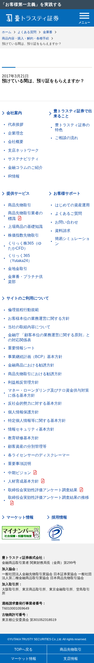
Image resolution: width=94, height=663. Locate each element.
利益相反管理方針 (23, 382)
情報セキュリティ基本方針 (31, 429)
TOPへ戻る (23, 649)
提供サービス (18, 193)
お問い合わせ (66, 222)
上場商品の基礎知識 (25, 226)
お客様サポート (67, 193)
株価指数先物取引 (23, 235)
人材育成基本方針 (23, 481)
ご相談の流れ (66, 138)
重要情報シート (21, 348)
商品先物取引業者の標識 (25, 216)
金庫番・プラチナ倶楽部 (25, 279)
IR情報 (14, 176)
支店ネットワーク (23, 150)
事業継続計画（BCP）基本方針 (35, 357)
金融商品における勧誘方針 (31, 365)
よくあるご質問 (68, 213)
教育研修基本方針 (23, 438)
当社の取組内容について (29, 327)
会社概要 (15, 142)
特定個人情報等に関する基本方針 (37, 420)
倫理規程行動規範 (23, 310)
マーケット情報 (20, 517)
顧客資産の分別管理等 (27, 446)
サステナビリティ (23, 159)
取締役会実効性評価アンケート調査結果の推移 (48, 497)
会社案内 (14, 113)
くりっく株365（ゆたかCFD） (24, 245)
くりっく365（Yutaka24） (20, 258)
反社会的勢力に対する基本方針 (35, 403)
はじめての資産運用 (72, 205)
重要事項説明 (19, 464)
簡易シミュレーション (72, 241)
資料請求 (62, 231)
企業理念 (15, 133)
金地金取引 (17, 269)
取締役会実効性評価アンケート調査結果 (42, 490)
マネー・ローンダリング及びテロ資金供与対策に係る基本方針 (48, 392)
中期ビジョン (19, 473)
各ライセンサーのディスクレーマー (39, 455)
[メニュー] (84, 16)
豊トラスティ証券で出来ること (73, 113)
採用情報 (59, 517)
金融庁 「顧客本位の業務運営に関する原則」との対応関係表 (49, 337)
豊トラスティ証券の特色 (72, 127)
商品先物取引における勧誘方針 (35, 374)
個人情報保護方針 (23, 412)
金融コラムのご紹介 (25, 167)
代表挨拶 (15, 124)
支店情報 (70, 658)
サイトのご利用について (28, 298)
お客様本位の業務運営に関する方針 (39, 318)
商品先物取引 (19, 205)
